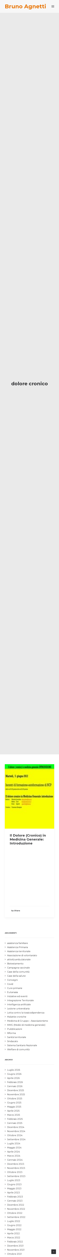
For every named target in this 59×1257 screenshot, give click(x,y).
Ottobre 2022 (14, 1213)
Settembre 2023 (16, 1176)
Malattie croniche (16, 1016)
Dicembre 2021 (15, 1245)
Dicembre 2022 (15, 1205)
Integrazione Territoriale (20, 1000)
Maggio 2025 (14, 1106)
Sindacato (12, 1041)
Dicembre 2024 (15, 1127)
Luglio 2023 (13, 1180)
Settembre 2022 (16, 1217)
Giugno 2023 (14, 1184)
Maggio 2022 (14, 1229)
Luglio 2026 (13, 1070)
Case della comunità (18, 972)
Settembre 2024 (16, 1139)
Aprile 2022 (13, 1233)
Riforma (11, 1033)
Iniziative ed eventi (17, 996)
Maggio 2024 (14, 1147)
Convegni (12, 980)
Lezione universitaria (18, 1008)
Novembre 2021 (16, 1250)
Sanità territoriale (16, 1037)
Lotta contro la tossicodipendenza (25, 1012)
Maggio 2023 (14, 1188)
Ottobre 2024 (14, 1135)
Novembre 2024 (16, 1131)
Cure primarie (14, 988)
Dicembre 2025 (15, 1090)
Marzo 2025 (13, 1115)
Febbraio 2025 (15, 1119)
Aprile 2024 (13, 1151)
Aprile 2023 (13, 1192)
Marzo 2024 (13, 1156)
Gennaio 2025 (14, 1123)
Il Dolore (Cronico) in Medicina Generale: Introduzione (28, 839)
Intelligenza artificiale (19, 1004)
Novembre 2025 (16, 1094)
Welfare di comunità (18, 1049)
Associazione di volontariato (22, 955)
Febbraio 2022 (15, 1241)
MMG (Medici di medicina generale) (26, 1025)
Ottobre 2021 (14, 1254)
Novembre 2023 (16, 1168)
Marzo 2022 (13, 1237)
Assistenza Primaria (17, 947)
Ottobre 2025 (14, 1098)
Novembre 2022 (16, 1209)
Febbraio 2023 (15, 1196)
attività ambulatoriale (19, 959)
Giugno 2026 (14, 1074)
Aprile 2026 (13, 1078)
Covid (10, 984)
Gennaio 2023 (15, 1200)
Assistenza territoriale (18, 951)
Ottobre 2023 (14, 1172)
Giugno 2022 (14, 1225)
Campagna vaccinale (18, 967)
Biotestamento (15, 963)
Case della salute (16, 976)
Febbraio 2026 (15, 1082)
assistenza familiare (17, 943)
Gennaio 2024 (15, 1160)
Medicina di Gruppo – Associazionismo (27, 1021)
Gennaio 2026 (14, 1086)
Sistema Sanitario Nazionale (22, 1045)
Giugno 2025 (14, 1102)
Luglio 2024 (13, 1143)
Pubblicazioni (14, 1029)
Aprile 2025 (13, 1111)
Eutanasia (12, 992)
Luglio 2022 (13, 1221)
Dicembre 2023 (15, 1164)
